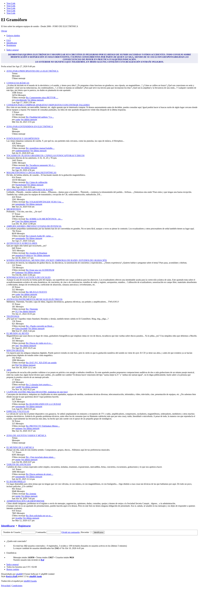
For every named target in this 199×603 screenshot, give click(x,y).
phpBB (19, 574)
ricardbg (18, 518)
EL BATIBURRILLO (16, 481)
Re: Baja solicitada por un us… (39, 515)
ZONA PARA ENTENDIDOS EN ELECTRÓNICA (29, 126)
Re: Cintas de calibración (36, 182)
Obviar (4, 31)
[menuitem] (8, 40)
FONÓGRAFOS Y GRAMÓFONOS (22, 138)
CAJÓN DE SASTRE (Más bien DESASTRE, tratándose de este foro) (37, 392)
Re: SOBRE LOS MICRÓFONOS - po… (44, 219)
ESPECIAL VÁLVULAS (17, 411)
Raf (42, 560)
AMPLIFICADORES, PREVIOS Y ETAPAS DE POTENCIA (33, 226)
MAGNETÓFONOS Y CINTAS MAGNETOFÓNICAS (31, 172)
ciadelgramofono (22, 150)
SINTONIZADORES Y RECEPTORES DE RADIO (29, 189)
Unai (17, 221)
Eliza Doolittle (21, 328)
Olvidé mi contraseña (70, 532)
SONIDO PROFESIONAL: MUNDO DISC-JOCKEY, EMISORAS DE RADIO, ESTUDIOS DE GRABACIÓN (56, 260)
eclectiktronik (21, 100)
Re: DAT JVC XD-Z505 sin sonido (41, 362)
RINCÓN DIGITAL (15, 350)
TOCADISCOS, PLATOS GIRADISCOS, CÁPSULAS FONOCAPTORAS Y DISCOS (45, 155)
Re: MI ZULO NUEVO (36, 292)
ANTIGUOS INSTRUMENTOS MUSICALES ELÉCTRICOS (34, 299)
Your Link (10, 3)
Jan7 (17, 345)
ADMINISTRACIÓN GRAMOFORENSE (25, 501)
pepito (18, 459)
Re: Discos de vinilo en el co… (39, 343)
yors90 (18, 387)
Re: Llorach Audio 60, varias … (39, 236)
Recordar (85, 532)
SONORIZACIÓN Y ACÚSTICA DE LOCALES (28, 277)
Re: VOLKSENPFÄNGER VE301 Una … (45, 202)
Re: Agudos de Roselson (36, 253)
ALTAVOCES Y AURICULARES (21, 243)
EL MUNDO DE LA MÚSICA (20, 447)
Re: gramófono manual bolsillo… (40, 148)
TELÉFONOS (12, 316)
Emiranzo (19, 272)
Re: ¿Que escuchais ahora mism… (40, 457)
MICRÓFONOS (13, 209)
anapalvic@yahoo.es (24, 255)
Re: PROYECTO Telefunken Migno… (43, 426)
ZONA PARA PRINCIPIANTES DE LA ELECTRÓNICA (32, 71)
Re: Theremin (32, 309)
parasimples (20, 204)
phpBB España (30, 581)
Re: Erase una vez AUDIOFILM (40, 270)
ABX (8, 370)
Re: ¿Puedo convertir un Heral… (40, 326)
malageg (18, 428)
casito (17, 119)
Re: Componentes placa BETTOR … (42, 97)
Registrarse (24, 525)
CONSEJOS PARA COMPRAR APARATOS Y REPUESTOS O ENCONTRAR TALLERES (48, 105)
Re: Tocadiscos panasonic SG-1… (40, 165)
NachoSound (21, 185)
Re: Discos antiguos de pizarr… (39, 474)
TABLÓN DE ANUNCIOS (18, 464)
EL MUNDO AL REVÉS (17, 333)
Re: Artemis (31, 494)
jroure (17, 168)
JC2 (17, 311)
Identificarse (8, 525)
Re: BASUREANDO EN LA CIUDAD (43, 404)
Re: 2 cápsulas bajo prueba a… (39, 384)
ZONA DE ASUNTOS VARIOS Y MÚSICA (26, 435)
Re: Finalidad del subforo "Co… (40, 117)
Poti (17, 365)
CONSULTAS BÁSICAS (17, 83)
